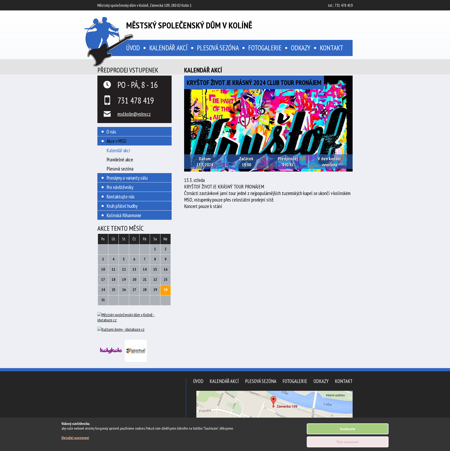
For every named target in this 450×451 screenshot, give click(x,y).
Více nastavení (348, 442)
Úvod (198, 381)
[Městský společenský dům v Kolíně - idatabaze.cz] (134, 319)
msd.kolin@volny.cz (134, 114)
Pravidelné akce (120, 159)
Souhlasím (347, 428)
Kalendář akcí (168, 47)
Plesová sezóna (218, 47)
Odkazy (300, 47)
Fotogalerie (265, 47)
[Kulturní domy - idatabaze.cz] (134, 330)
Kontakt (331, 47)
